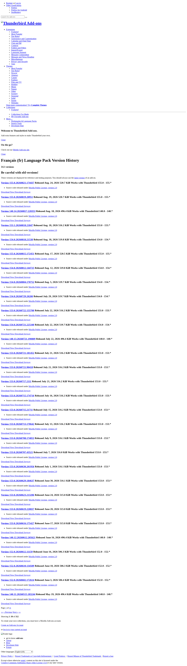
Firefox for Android (19, 10)
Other (13, 91)
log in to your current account (15, 629)
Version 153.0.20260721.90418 (17, 367)
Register (9, 3)
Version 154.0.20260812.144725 (17, 268)
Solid (13, 98)
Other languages (7, 652)
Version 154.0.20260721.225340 (17, 324)
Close (3, 140)
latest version (79, 178)
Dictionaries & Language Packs (24, 121)
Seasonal (14, 96)
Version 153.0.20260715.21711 (17, 409)
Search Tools (16, 123)
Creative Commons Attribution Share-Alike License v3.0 (24, 663)
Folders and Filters (18, 48)
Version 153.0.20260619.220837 (17, 509)
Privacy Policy (7, 656)
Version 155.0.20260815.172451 (17, 253)
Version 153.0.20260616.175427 (17, 523)
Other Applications (13, 5)
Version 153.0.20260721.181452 (17, 353)
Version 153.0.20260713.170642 (17, 424)
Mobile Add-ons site (21, 150)
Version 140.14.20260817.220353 (18, 211)
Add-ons (33, 23)
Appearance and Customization (23, 39)
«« (2, 612)
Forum (8, 647)
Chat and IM (16, 43)
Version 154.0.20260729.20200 (17, 296)
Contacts (14, 45)
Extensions (10, 29)
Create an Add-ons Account (12, 625)
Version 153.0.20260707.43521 (17, 452)
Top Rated (15, 36)
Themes (9, 66)
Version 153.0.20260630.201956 (17, 466)
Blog (8, 643)
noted (23, 660)
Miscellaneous (17, 59)
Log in (18, 3)
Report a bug (108, 656)
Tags (13, 64)
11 (10, 608)
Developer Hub (17, 126)
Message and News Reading (22, 57)
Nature (14, 89)
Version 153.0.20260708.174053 (17, 438)
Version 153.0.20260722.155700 (17, 310)
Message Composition (20, 55)
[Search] (26, 17)
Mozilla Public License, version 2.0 (43, 188)
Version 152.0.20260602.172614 (17, 580)
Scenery (14, 94)
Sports (13, 100)
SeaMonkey (16, 12)
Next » (15, 612)
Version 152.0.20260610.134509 (17, 566)
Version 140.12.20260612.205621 (18, 537)
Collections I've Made (20, 114)
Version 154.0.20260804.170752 (17, 282)
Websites (14, 103)
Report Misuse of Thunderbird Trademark (84, 656)
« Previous (8, 612)
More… (9, 119)
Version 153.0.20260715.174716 (17, 395)
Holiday (14, 84)
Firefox (14, 8)
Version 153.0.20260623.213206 (17, 495)
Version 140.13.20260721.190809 (18, 339)
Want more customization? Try (26, 105)
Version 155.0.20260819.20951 (17, 197)
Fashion (14, 80)
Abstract (14, 75)
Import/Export (17, 50)
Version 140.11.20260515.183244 (18, 594)
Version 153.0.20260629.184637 (17, 480)
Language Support (18, 52)
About (8, 640)
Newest (14, 73)
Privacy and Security (19, 61)
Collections (10, 107)
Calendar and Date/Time (21, 41)
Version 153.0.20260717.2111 (16, 381)
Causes (14, 78)
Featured (14, 32)
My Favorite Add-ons (19, 116)
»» (20, 612)
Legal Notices (60, 656)
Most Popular (16, 34)
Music (13, 87)
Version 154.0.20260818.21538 (17, 239)
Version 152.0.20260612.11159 (17, 551)
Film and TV (16, 82)
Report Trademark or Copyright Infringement (33, 656)
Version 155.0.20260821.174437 (17, 182)
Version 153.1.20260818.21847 (17, 225)
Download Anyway (23, 192)
